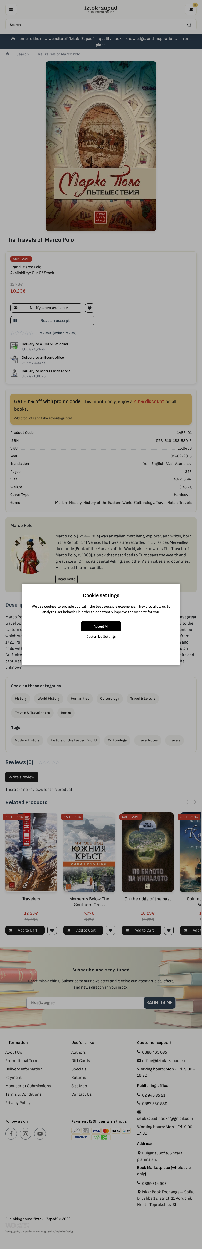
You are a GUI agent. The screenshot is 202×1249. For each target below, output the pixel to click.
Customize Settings (101, 637)
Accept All (101, 626)
